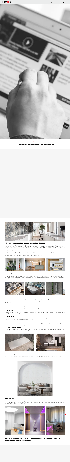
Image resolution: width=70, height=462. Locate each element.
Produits (40, 2)
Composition (27, 2)
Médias (46, 2)
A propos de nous (54, 2)
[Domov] (7, 1)
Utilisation (34, 2)
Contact (60, 2)
